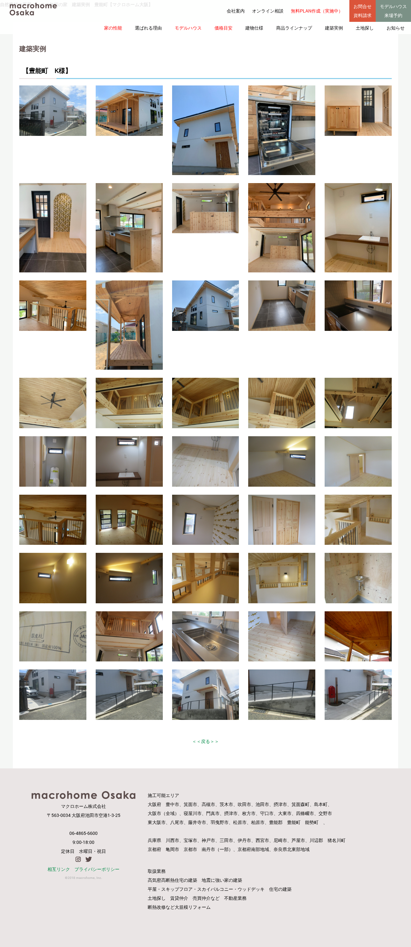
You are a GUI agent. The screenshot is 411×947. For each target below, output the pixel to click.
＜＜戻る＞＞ (205, 741)
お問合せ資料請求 (363, 10)
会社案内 (236, 11)
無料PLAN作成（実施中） (317, 11)
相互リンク (59, 869)
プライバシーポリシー (96, 869)
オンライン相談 (268, 11)
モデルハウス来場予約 (393, 10)
